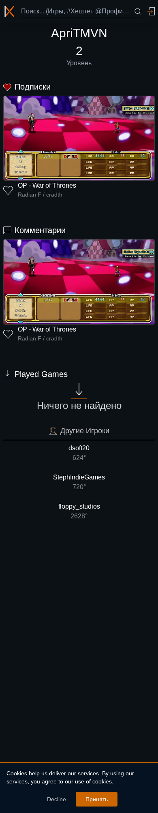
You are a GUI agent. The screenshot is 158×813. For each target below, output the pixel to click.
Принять (96, 799)
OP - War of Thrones (47, 185)
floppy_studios (79, 511)
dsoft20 (79, 453)
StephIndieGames (79, 482)
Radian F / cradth (40, 194)
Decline (56, 799)
